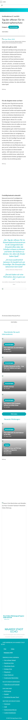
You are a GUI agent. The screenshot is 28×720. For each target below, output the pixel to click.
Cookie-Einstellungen (10, 713)
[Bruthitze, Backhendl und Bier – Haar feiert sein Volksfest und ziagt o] (14, 364)
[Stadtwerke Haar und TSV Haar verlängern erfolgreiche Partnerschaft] (14, 448)
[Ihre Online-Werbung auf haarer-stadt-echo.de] (14, 562)
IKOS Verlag (7, 691)
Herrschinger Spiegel (10, 660)
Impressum (7, 704)
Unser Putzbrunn (8, 675)
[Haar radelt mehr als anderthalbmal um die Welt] (14, 346)
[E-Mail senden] (17, 31)
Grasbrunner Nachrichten (11, 678)
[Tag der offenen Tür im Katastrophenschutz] (8, 39)
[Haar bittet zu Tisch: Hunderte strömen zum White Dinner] (14, 402)
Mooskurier (7, 672)
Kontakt (6, 694)
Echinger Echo (8, 669)
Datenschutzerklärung (10, 710)
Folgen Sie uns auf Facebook (11, 684)
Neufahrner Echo (9, 663)
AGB (5, 707)
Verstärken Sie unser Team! (11, 697)
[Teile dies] (20, 31)
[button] (2, 10)
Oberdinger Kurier (9, 666)
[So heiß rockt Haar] (14, 383)
